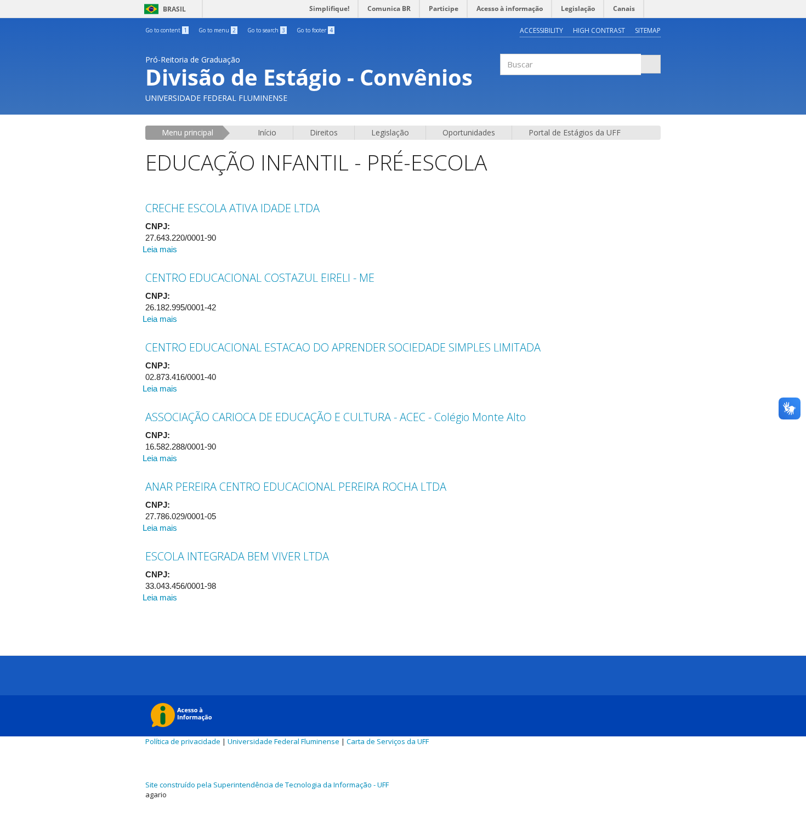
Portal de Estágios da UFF (575, 132)
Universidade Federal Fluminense (283, 741)
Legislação (390, 132)
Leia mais (160, 249)
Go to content (166, 30)
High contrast (599, 30)
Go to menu (217, 30)
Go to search (266, 30)
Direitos (324, 132)
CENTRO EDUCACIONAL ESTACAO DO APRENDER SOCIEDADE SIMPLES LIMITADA (343, 347)
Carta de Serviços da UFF (388, 741)
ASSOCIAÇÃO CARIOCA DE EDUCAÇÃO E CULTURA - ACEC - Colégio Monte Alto (335, 417)
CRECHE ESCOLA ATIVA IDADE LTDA (232, 208)
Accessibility (541, 30)
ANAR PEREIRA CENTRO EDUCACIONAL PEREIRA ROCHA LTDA (295, 486)
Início (267, 132)
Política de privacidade (182, 741)
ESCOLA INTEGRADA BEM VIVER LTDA (237, 556)
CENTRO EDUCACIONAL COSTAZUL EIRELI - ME (259, 277)
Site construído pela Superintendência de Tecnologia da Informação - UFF (267, 785)
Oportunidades (468, 132)
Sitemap (648, 30)
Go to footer (315, 30)
